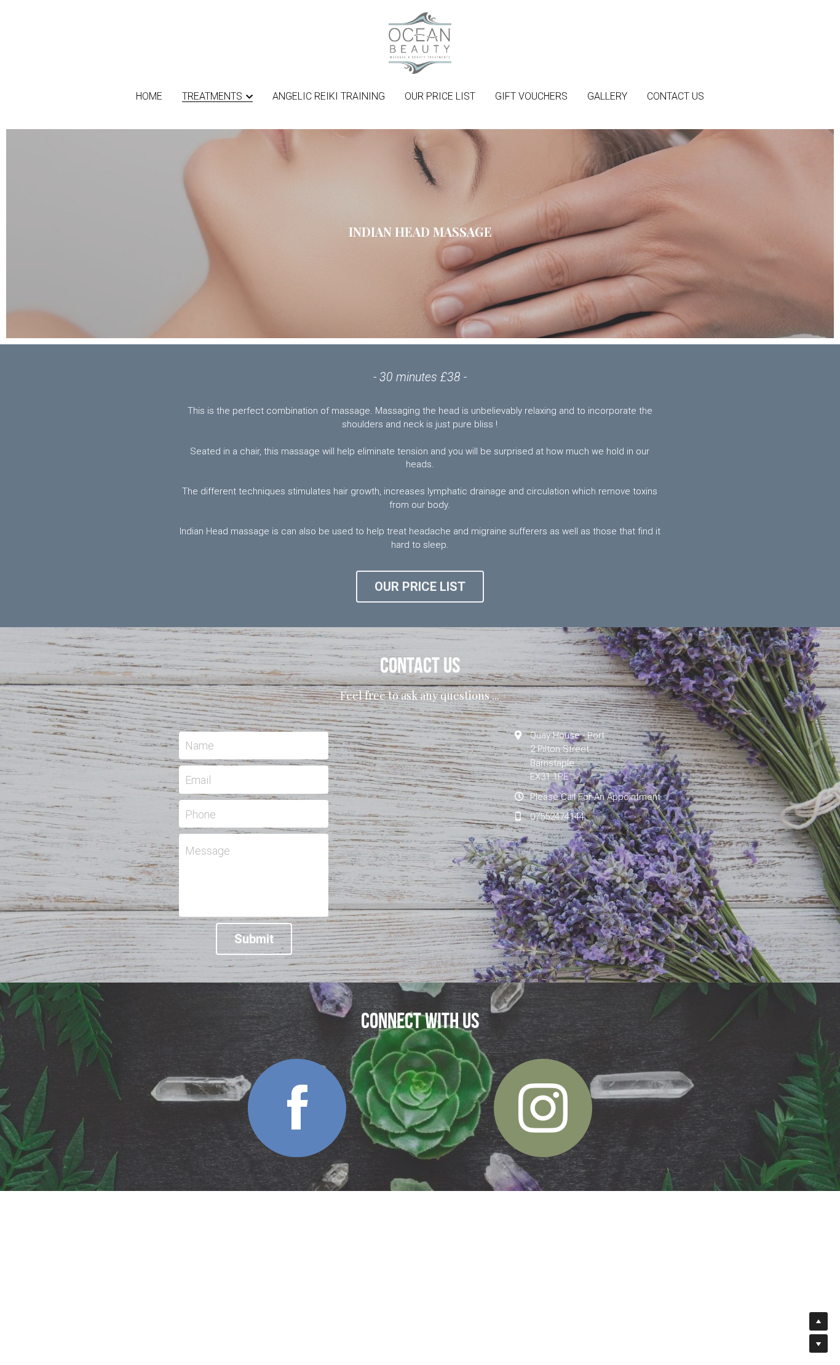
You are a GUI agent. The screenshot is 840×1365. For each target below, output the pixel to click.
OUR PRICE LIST (420, 586)
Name (199, 745)
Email (198, 780)
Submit (254, 939)
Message (207, 850)
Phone (200, 813)
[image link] (420, 42)
